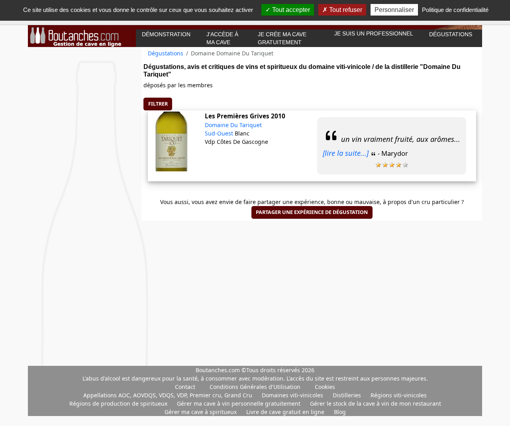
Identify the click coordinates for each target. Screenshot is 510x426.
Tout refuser (345, 9)
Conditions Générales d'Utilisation (255, 387)
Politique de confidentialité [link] (455, 9)
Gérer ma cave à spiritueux (201, 412)
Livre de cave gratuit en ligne (286, 412)
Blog (340, 412)
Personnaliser (394, 9)
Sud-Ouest (220, 133)
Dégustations (450, 34)
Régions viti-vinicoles (399, 395)
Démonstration (166, 34)
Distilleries (348, 395)
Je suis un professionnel (373, 33)
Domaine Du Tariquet (233, 125)
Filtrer (158, 103)
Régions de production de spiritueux (119, 403)
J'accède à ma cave (222, 38)
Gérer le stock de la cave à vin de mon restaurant (375, 403)
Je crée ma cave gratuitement (282, 38)
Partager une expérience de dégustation (312, 212)
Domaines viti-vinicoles (293, 395)
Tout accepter (290, 9)
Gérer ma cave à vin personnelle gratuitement (239, 403)
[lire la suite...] (346, 153)
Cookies (325, 387)
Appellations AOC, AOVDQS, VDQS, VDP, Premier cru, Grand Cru (168, 395)
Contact (185, 387)
